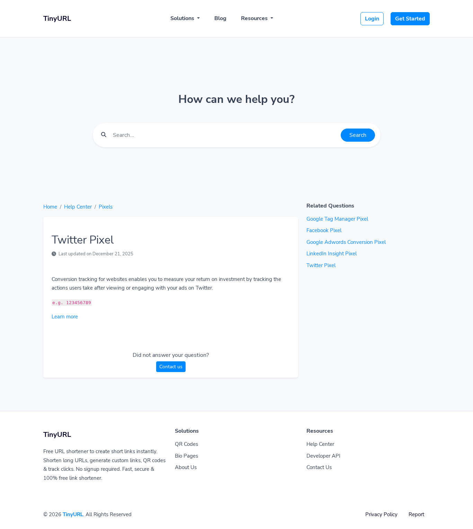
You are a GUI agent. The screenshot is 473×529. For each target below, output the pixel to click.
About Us (186, 467)
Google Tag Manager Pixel (337, 218)
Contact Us (319, 467)
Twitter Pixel (321, 265)
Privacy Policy (381, 514)
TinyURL (73, 514)
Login (372, 19)
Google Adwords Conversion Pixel (346, 242)
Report (416, 514)
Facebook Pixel (323, 230)
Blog (220, 18)
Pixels (106, 206)
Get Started (410, 19)
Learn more (65, 316)
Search (357, 135)
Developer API (323, 455)
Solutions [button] (183, 18)
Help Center (78, 206)
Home (50, 206)
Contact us (170, 366)
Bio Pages (186, 455)
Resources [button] (255, 18)
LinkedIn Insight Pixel (331, 253)
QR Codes (186, 444)
